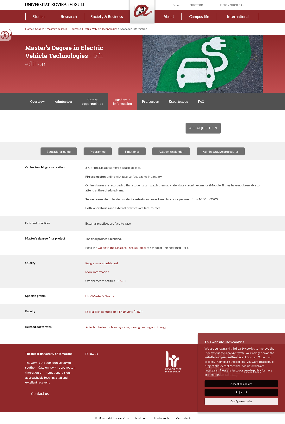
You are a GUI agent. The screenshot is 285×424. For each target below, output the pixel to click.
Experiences (178, 101)
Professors (150, 101)
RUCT (121, 281)
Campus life (199, 16)
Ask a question (203, 128)
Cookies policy (163, 418)
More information (97, 272)
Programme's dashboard (101, 263)
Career (92, 101)
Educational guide (59, 151)
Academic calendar (171, 151)
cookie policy (252, 370)
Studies (39, 16)
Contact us (40, 393)
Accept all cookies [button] (241, 383)
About (168, 16)
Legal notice (142, 418)
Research (69, 16)
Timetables (132, 151)
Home (29, 28)
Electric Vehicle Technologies (99, 28)
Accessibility (184, 418)
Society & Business (107, 16)
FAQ (201, 101)
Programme (97, 151)
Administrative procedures (220, 151)
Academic (122, 101)
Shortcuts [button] (196, 4)
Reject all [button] (241, 392)
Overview (37, 101)
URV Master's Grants (99, 296)
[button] (257, 5)
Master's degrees (57, 28)
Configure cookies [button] (241, 401)
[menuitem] (39, 16)
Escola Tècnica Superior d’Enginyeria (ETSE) (113, 311)
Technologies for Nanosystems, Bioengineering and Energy (127, 327)
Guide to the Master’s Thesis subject (122, 247)
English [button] (176, 4)
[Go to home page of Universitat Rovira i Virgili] (54, 5)
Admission (63, 101)
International (238, 16)
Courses (74, 28)
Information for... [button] (232, 4)
